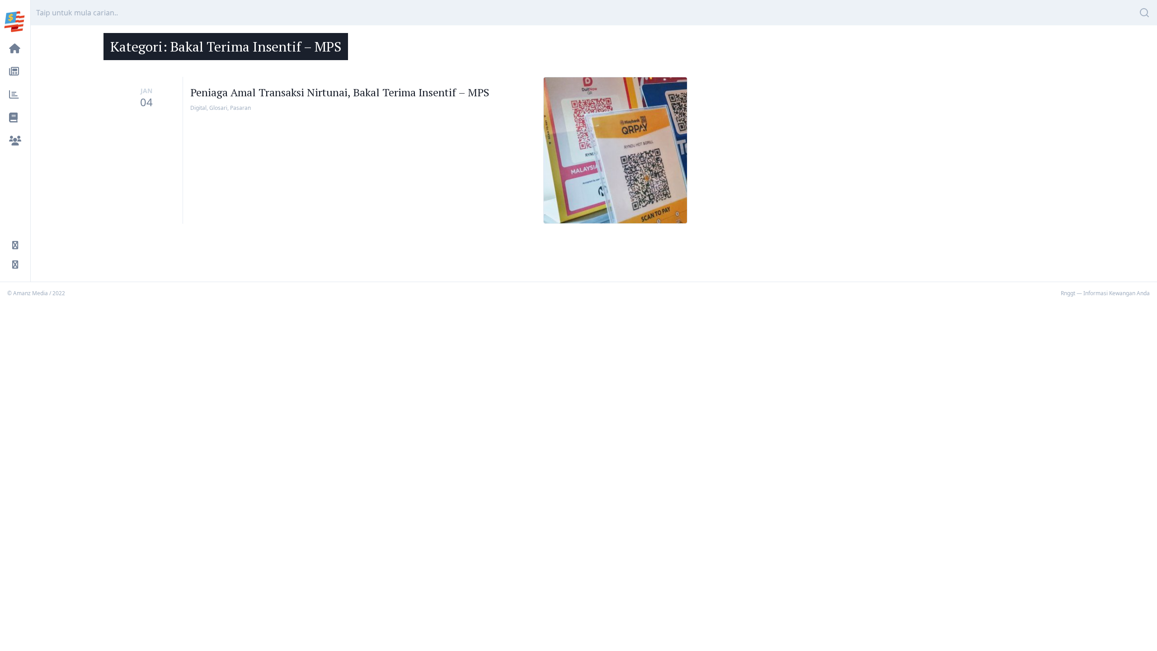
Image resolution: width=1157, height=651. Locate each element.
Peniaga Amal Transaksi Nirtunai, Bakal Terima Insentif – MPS (339, 92)
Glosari (218, 108)
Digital (198, 108)
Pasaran (240, 108)
